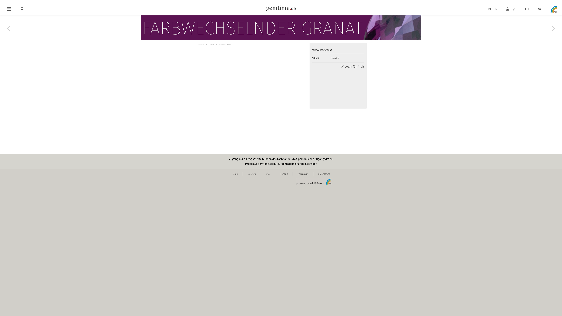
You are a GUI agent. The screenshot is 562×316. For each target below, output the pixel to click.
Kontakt (284, 173)
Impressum (303, 173)
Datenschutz (324, 173)
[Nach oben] (554, 311)
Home (235, 173)
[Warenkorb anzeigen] (539, 9)
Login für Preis (354, 66)
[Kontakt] (526, 9)
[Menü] (9, 9)
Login (512, 9)
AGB (268, 173)
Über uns (252, 173)
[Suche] (22, 9)
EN (495, 9)
